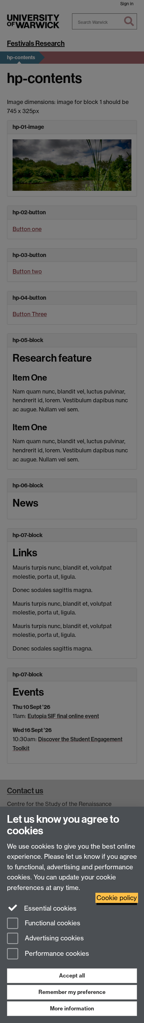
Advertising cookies (53, 938)
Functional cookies (51, 923)
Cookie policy (116, 898)
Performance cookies (56, 954)
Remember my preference (72, 992)
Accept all (72, 975)
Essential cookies (49, 908)
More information (72, 1008)
